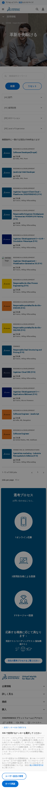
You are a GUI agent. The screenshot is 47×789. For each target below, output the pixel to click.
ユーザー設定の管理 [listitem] (14, 776)
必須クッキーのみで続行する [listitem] (15, 727)
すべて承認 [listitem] (10, 784)
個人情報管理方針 (37, 765)
